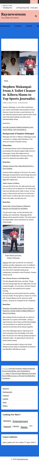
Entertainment (7, 392)
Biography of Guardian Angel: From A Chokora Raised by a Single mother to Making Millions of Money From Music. (19, 311)
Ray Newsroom (24, 102)
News (6, 81)
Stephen (5, 262)
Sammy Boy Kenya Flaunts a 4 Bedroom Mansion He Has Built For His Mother (16, 207)
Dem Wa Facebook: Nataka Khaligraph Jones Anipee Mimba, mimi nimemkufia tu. (18, 128)
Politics (5, 406)
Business (6, 388)
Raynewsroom (13, 14)
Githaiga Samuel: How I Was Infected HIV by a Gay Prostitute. (18, 167)
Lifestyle (29, 26)
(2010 (34, 322)
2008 (4, 179)
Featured (18, 26)
